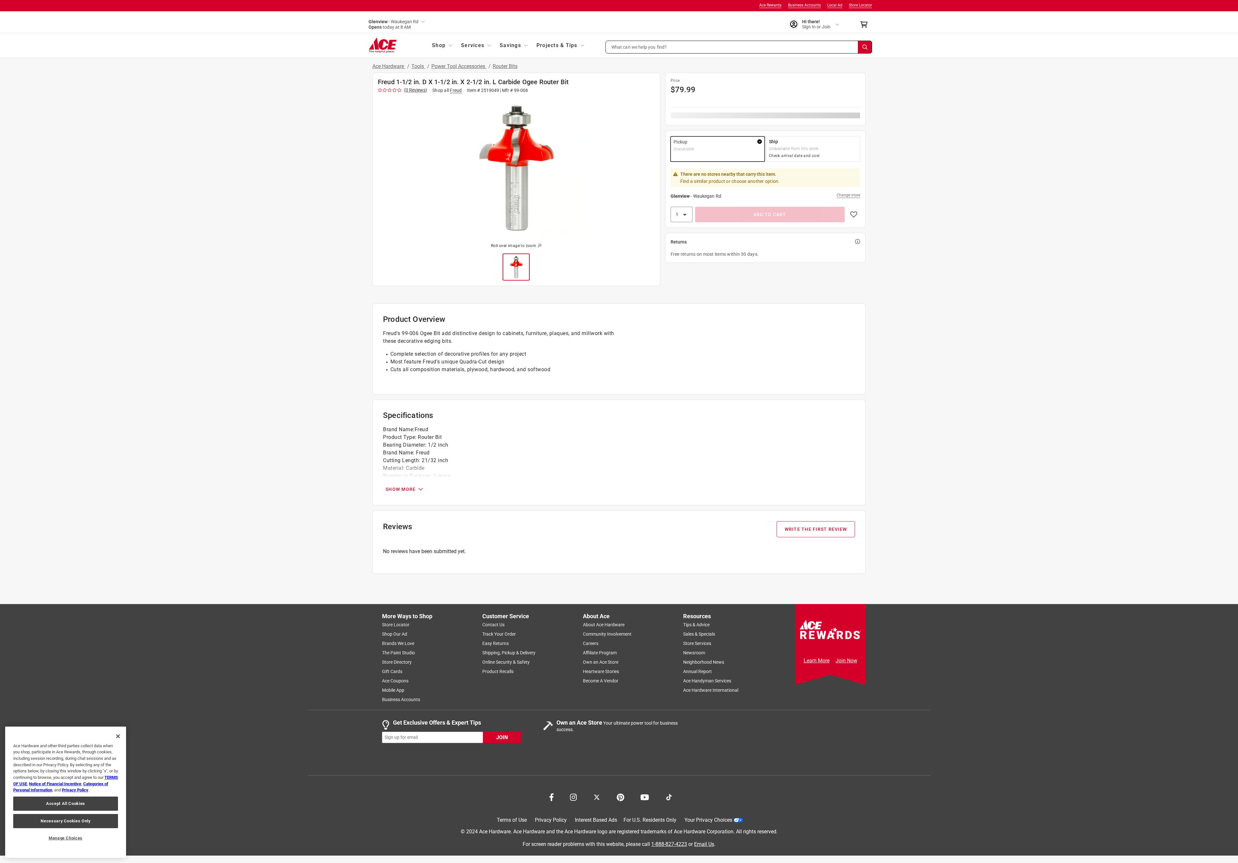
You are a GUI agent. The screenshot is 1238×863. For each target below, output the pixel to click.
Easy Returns (495, 643)
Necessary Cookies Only (65, 820)
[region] (65, 792)
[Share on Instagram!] (573, 796)
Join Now (846, 661)
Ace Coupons (395, 680)
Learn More (817, 661)
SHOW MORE (401, 489)
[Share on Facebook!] (551, 796)
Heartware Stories (601, 671)
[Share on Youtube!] (644, 796)
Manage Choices (66, 838)
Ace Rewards (770, 5)
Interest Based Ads (596, 820)
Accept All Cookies (65, 803)
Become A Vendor (600, 680)
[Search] (865, 47)
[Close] (118, 736)
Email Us (704, 844)
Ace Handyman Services (707, 680)
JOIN (502, 737)
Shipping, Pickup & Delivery (508, 652)
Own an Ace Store (600, 662)
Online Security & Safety (506, 662)
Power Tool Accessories (458, 66)
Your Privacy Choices (708, 820)
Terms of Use (512, 820)
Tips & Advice (696, 624)
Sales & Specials (699, 634)
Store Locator (860, 5)
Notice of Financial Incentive (55, 783)
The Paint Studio (398, 652)
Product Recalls (498, 671)
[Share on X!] (597, 796)
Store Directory (397, 662)
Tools (418, 66)
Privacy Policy (551, 820)
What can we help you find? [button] (639, 46)
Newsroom (694, 652)
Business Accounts (804, 5)
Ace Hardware (388, 66)
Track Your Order (499, 634)
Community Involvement (607, 634)
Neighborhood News (703, 662)
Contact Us (493, 624)
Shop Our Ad (394, 634)
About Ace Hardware (603, 624)
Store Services (697, 643)
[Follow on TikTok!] (669, 796)
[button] (738, 47)
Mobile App (393, 690)
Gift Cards (392, 671)
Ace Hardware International (710, 690)
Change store (848, 195)
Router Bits (505, 66)
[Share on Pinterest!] (620, 796)
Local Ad (834, 5)
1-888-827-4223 (669, 844)
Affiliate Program (600, 652)
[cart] (866, 24)
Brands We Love (398, 643)
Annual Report (697, 671)
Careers (590, 643)
